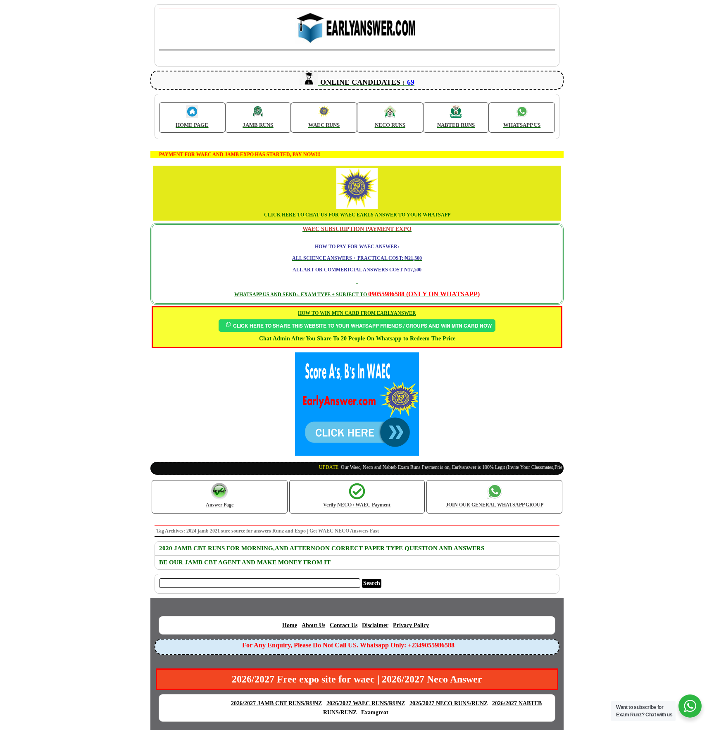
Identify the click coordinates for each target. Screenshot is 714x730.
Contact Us (343, 625)
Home (289, 625)
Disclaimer (375, 625)
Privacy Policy (411, 625)
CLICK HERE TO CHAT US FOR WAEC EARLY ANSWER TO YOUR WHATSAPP (357, 215)
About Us (313, 625)
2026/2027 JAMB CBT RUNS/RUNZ (276, 703)
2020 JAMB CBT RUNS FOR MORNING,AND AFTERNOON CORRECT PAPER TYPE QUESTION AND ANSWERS (321, 548)
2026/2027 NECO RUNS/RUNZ (448, 703)
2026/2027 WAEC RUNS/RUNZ (365, 703)
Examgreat (374, 712)
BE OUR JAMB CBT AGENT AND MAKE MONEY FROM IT (245, 562)
